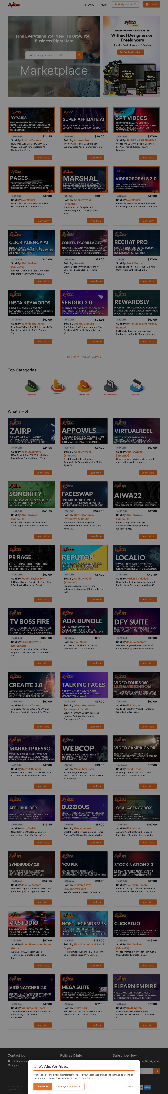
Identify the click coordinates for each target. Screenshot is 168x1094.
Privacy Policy (85, 1078)
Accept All (42, 1086)
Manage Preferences (69, 1086)
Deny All (129, 1086)
